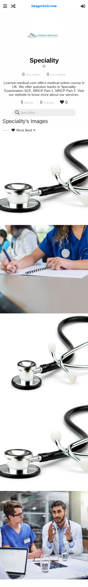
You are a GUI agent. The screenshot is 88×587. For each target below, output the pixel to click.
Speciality (44, 60)
